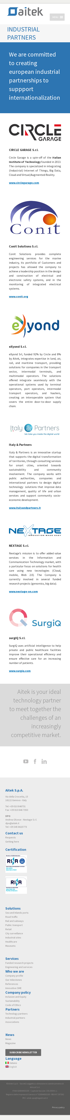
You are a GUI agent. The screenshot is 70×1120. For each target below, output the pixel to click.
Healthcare (11, 941)
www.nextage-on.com (23, 591)
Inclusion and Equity (15, 996)
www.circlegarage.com (24, 182)
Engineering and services (18, 967)
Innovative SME (13, 988)
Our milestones (13, 979)
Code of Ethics (13, 1005)
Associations (12, 1022)
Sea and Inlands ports (17, 912)
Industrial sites (13, 937)
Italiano (13, 1063)
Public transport (14, 925)
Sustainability (12, 1000)
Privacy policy (58, 1107)
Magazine (10, 1043)
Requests (10, 837)
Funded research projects (19, 962)
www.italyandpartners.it (25, 508)
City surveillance (14, 933)
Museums (10, 945)
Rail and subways (14, 921)
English (13, 1066)
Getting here (12, 841)
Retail (8, 929)
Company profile (14, 975)
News (8, 1039)
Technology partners (16, 1013)
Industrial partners (15, 1017)
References (11, 984)
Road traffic (11, 916)
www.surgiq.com (20, 671)
